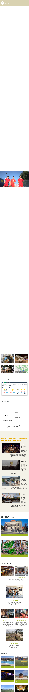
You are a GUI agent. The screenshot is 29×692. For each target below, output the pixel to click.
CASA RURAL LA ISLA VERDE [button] (6, 555)
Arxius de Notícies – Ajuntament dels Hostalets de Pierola (14, 440)
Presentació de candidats (4, 488)
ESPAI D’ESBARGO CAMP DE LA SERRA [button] (20, 681)
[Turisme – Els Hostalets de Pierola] (6, 3)
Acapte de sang (5, 407)
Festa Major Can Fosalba (7, 411)
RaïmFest (4, 404)
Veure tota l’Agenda (13, 426)
